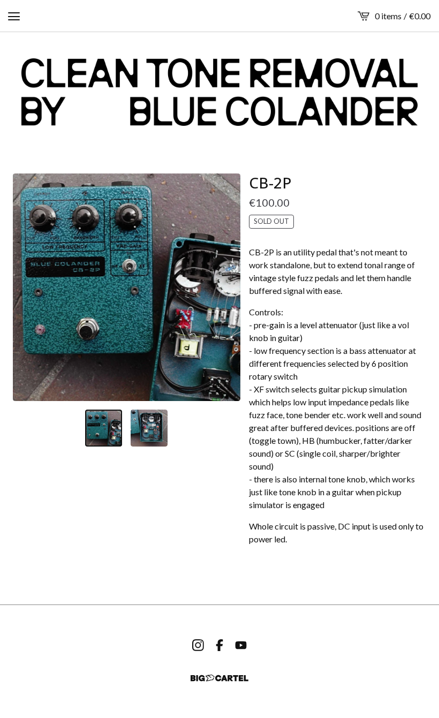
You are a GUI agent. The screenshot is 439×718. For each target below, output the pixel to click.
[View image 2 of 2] (149, 428)
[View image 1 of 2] (103, 428)
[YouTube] (241, 645)
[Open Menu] (14, 16)
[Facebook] (219, 645)
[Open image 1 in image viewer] (126, 287)
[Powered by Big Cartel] (219, 678)
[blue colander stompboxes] (219, 92)
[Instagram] (198, 645)
